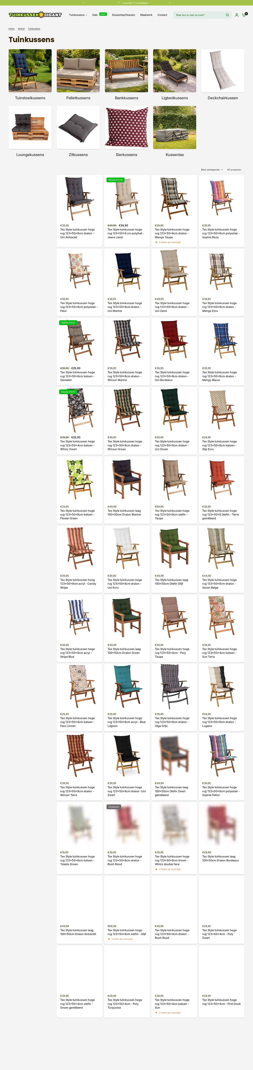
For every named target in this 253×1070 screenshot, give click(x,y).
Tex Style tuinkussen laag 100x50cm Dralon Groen (124, 650)
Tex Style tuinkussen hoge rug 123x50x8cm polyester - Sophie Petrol (221, 791)
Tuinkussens (34, 28)
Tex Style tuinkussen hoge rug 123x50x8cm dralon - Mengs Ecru (219, 307)
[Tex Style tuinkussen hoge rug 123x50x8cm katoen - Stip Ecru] (221, 410)
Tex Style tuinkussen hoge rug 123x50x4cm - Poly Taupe (172, 652)
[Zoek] (227, 15)
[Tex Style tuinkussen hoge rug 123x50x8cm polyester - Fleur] (79, 271)
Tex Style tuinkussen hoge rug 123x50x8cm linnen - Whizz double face (172, 860)
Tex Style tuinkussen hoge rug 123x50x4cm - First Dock (221, 1001)
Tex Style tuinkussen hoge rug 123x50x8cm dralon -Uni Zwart (127, 791)
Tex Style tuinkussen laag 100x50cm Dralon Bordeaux (220, 858)
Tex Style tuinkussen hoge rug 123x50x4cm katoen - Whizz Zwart (77, 445)
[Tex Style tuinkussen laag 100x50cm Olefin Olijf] (174, 548)
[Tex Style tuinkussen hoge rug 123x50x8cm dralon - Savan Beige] (221, 548)
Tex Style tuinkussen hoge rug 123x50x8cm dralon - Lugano (219, 722)
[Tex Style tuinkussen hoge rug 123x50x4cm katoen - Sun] (174, 968)
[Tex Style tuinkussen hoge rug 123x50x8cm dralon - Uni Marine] (127, 271)
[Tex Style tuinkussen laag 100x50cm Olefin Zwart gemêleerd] (174, 755)
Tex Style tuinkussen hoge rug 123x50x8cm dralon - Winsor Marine (125, 376)
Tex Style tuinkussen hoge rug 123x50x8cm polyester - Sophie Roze (221, 233)
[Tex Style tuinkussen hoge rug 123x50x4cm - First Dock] (221, 968)
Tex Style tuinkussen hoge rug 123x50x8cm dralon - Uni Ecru (125, 583)
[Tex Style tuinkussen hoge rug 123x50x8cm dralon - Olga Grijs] (174, 686)
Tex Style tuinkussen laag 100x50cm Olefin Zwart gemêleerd (171, 791)
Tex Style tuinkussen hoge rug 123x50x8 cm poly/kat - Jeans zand (126, 233)
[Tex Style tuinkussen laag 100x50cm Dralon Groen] (127, 617)
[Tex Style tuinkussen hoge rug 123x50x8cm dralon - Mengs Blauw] (221, 340)
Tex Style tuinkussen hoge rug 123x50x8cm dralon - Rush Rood (125, 860)
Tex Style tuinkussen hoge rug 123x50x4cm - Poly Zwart (219, 934)
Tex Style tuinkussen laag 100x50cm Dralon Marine (124, 512)
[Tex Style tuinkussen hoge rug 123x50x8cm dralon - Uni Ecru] (127, 548)
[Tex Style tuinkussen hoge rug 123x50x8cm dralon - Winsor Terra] (79, 755)
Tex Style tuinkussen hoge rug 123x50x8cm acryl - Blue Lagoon (127, 722)
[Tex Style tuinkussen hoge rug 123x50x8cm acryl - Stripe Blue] (79, 617)
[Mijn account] (236, 15)
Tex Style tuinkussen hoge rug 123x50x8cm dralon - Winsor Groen (125, 445)
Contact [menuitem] (162, 15)
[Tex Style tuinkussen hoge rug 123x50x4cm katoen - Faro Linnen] (79, 686)
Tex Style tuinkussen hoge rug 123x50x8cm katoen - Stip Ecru (219, 445)
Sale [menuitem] (95, 15)
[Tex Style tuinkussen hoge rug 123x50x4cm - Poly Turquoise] (127, 968)
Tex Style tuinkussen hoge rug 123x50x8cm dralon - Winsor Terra (77, 791)
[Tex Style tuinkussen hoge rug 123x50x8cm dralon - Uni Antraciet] (79, 198)
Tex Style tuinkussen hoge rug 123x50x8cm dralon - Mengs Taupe (172, 233)
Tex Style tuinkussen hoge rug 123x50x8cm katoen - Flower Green (77, 514)
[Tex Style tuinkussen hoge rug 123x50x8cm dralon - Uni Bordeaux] (174, 340)
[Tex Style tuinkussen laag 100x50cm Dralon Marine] (127, 479)
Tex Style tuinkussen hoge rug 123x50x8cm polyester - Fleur (79, 307)
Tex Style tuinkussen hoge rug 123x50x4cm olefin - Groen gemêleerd (77, 1003)
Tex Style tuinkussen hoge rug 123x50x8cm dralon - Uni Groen (172, 445)
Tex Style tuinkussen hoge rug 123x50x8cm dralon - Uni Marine (125, 307)
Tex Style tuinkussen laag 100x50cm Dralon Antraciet (78, 932)
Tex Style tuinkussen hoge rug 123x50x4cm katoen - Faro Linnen (77, 722)
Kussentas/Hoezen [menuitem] (123, 15)
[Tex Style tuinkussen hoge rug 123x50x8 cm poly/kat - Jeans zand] (127, 198)
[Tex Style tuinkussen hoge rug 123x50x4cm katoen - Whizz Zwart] (79, 410)
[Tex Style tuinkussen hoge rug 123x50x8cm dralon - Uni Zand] (174, 271)
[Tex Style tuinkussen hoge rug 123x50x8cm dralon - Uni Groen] (174, 410)
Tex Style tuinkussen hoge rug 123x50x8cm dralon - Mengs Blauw (219, 376)
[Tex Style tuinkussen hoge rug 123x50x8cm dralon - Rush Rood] (127, 825)
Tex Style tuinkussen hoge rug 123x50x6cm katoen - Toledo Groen (77, 860)
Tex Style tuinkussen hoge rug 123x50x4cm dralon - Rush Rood (172, 934)
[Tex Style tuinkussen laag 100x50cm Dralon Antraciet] (79, 898)
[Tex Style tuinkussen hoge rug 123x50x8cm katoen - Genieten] (79, 340)
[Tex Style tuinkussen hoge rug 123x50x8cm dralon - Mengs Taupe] (174, 198)
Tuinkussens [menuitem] (77, 15)
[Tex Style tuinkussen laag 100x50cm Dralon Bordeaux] (221, 825)
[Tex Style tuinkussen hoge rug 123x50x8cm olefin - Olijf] (127, 898)
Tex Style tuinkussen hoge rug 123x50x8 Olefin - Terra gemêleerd (220, 514)
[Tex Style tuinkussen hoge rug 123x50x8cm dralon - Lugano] (221, 686)
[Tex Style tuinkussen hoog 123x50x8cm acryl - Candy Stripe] (79, 548)
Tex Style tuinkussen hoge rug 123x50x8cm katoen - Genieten (77, 376)
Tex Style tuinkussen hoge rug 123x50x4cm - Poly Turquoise (125, 1003)
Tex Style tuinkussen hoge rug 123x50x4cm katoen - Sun (172, 1003)
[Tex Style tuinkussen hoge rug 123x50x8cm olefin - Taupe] (174, 479)
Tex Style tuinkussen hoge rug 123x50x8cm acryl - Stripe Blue (77, 652)
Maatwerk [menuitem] (146, 15)
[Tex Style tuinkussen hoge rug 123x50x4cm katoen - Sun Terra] (221, 617)
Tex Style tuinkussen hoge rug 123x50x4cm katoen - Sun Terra (219, 652)
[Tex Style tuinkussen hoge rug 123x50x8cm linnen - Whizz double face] (174, 825)
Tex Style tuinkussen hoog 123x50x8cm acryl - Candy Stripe (78, 583)
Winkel (21, 28)
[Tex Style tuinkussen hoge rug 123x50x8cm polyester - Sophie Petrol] (221, 755)
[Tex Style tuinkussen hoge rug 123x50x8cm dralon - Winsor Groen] (127, 410)
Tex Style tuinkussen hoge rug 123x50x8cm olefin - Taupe (172, 514)
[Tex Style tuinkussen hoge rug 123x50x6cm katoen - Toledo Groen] (79, 825)
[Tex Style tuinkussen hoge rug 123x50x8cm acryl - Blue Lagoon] (127, 686)
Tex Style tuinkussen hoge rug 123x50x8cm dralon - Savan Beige (219, 583)
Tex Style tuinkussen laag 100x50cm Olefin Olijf (171, 581)
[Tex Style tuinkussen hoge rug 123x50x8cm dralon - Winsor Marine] (127, 340)
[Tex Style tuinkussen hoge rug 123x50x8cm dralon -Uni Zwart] (127, 755)
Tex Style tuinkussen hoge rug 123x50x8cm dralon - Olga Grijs (172, 722)
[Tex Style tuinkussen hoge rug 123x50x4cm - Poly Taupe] (174, 617)
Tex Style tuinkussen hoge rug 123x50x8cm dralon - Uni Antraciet (77, 233)
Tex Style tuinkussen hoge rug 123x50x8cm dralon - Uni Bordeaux (172, 376)
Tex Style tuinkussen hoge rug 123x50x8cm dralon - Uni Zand (172, 307)
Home (11, 28)
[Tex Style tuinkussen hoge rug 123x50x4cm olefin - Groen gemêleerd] (79, 968)
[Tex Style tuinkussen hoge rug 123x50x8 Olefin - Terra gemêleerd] (221, 479)
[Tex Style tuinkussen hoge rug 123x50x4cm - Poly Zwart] (221, 898)
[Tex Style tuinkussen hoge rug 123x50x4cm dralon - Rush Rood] (174, 898)
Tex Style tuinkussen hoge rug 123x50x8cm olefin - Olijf (127, 932)
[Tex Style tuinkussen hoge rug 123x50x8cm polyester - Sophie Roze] (221, 198)
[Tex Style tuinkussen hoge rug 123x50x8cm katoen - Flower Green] (79, 479)
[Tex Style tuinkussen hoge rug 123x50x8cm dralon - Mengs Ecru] (221, 271)
